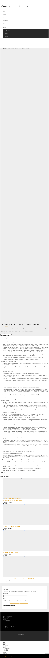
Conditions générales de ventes (11, 627)
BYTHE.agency (21, 634)
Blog (4, 17)
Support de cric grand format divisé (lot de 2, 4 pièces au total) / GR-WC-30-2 (19, 578)
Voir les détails (5, 503)
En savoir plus (7, 656)
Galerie (4, 14)
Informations (5, 338)
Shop (4, 11)
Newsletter (7, 625)
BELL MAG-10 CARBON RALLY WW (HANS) (12, 526)
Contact (4, 23)
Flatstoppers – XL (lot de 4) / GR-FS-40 (11, 552)
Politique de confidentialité (10, 626)
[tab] (26, 337)
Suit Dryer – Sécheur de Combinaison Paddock (12, 500)
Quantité (2, 333)
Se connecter (5, 653)
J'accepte (13, 656)
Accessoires (5, 48)
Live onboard (5, 20)
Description (5, 337)
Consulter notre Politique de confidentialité (19, 603)
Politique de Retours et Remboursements (13, 628)
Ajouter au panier (4, 335)
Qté (4, 333)
